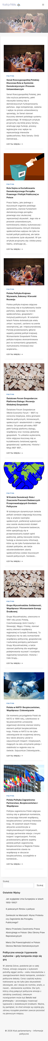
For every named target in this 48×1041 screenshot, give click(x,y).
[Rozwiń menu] (43, 4)
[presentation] (24, 58)
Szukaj (6, 881)
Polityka (10, 76)
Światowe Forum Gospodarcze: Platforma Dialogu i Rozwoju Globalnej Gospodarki (22, 401)
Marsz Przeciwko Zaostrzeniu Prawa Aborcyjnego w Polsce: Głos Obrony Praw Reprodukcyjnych (25, 932)
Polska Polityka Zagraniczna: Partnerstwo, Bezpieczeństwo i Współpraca (22, 803)
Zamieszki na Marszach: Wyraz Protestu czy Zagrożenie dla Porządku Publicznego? (24, 919)
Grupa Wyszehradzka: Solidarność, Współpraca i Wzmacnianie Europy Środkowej (24, 608)
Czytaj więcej (15, 144)
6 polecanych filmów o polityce (20, 909)
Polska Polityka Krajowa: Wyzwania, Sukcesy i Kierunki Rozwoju (21, 296)
